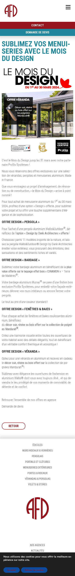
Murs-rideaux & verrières (37, 450)
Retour (14, 426)
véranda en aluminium (33, 358)
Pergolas (37, 456)
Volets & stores (37, 484)
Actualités (37, 550)
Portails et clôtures (37, 461)
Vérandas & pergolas (37, 478)
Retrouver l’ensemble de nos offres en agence (29, 400)
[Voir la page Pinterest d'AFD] (54, 529)
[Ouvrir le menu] (68, 7)
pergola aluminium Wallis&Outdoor (43, 229)
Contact (37, 25)
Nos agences (37, 545)
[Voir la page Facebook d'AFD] (21, 529)
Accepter (11, 570)
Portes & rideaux (37, 473)
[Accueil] (11, 11)
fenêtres (34, 316)
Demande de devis (37, 32)
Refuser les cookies (34, 570)
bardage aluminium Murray (24, 282)
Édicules (38, 445)
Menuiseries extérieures (37, 467)
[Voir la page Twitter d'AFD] (37, 529)
